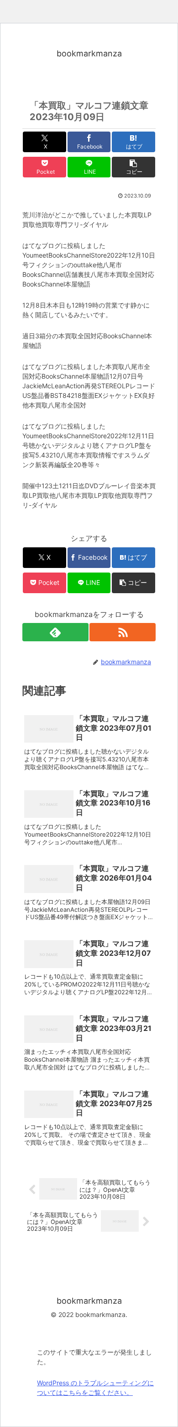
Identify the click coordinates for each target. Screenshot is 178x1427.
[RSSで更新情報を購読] (122, 632)
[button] (133, 167)
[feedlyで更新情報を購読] (55, 632)
